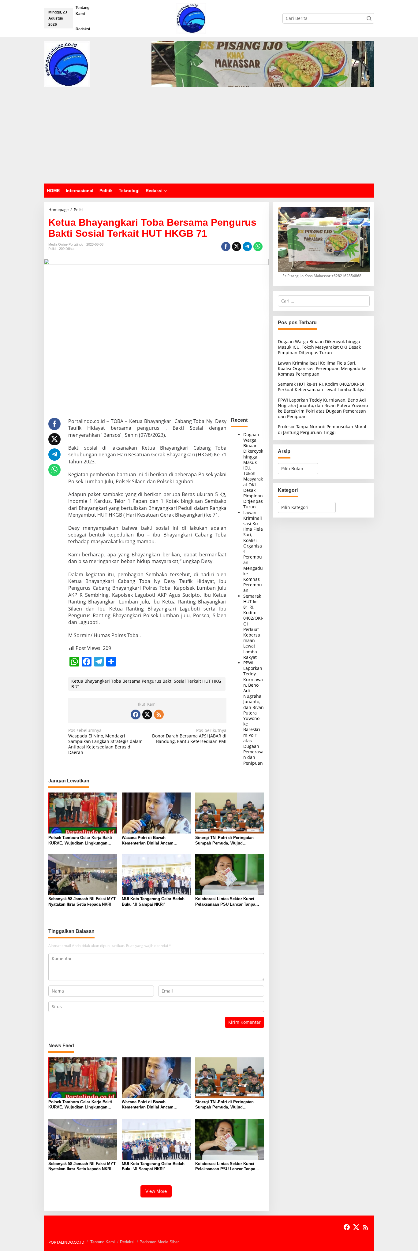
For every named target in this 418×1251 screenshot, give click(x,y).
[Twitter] (147, 714)
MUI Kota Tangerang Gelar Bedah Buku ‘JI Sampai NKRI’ (153, 901)
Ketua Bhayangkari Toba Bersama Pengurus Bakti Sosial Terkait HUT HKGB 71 (146, 683)
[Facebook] (135, 714)
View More (156, 1191)
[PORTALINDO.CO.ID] (191, 18)
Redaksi (127, 1242)
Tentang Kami (102, 1242)
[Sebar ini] (225, 246)
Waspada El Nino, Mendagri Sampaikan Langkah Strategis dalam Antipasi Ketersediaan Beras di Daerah (105, 741)
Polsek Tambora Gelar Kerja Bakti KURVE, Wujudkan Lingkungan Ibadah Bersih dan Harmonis (80, 840)
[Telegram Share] (247, 246)
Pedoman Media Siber (159, 1242)
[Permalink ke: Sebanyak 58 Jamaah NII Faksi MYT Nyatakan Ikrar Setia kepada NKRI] (82, 873)
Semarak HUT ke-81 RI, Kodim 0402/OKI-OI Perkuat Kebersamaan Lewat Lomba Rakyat (253, 626)
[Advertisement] (209, 137)
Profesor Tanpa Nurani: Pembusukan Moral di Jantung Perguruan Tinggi (322, 429)
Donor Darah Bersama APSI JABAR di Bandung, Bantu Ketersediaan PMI (189, 736)
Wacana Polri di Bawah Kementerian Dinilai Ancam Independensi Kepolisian (148, 840)
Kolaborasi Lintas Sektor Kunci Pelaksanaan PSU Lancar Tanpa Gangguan (225, 901)
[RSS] (159, 714)
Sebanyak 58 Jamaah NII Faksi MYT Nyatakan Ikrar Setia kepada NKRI (82, 901)
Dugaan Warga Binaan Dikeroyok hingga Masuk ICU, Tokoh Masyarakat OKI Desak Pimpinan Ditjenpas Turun (253, 471)
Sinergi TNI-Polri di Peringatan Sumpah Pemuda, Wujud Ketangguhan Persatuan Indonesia (227, 840)
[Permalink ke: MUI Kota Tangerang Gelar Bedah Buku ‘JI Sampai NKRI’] (156, 873)
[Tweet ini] (236, 246)
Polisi (52, 249)
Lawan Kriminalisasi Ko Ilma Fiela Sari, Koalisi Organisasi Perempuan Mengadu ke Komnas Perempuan (322, 368)
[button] (369, 18)
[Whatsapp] (258, 246)
